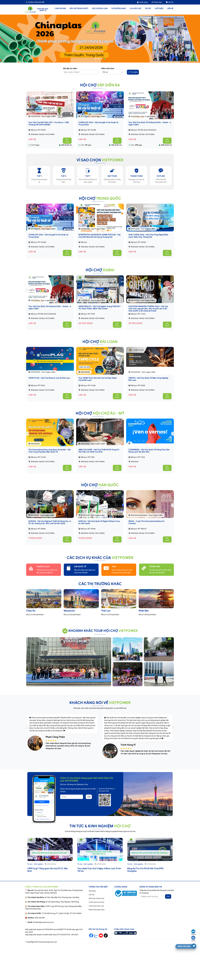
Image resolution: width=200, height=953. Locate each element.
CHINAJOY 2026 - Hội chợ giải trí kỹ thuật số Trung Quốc (48, 127)
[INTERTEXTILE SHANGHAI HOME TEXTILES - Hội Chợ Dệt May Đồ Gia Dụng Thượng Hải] (150, 111)
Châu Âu (30, 613)
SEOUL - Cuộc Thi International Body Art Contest (96, 525)
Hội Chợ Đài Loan (100, 8)
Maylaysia (69, 613)
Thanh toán (157, 2)
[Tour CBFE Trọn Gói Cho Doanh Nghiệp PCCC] (150, 856)
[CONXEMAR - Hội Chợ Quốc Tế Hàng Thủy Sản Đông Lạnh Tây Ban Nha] (100, 434)
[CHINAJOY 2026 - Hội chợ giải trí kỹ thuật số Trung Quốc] (50, 108)
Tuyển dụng (143, 2)
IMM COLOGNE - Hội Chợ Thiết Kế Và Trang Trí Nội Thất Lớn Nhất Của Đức (48, 454)
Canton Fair (60, 8)
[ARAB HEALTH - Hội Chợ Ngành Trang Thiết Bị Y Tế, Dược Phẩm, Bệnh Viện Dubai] (50, 294)
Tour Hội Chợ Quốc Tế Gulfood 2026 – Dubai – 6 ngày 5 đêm (99, 127)
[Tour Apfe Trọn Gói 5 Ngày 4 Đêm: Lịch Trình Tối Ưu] (50, 856)
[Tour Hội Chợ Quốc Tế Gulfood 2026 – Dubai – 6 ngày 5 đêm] (100, 111)
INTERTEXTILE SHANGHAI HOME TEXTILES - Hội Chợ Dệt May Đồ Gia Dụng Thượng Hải (149, 127)
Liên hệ (170, 2)
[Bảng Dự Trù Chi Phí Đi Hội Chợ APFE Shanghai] (100, 856)
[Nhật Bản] (156, 602)
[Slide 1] (98, 62)
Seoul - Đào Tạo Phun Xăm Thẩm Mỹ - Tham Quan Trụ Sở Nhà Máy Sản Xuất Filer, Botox (147, 525)
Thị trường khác (118, 8)
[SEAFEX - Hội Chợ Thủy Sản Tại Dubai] (150, 289)
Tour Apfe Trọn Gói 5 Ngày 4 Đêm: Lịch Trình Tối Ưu (49, 872)
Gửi (88, 800)
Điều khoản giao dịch (97, 913)
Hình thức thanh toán (96, 902)
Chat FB (193, 940)
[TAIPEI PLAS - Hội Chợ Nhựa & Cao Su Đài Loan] (50, 362)
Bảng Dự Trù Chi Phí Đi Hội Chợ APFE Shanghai (95, 872)
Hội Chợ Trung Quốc (79, 8)
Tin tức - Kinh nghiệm (35, 867)
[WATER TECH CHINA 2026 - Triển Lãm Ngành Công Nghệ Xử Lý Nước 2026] (150, 224)
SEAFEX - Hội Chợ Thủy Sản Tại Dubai (144, 309)
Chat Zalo (193, 934)
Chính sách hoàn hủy (96, 905)
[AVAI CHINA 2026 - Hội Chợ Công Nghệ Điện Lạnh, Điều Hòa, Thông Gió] (100, 224)
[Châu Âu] (43, 604)
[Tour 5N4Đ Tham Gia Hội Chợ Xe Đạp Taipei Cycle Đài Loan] (100, 364)
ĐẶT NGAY (67, 144)
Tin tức (148, 8)
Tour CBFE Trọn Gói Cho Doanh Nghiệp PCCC (150, 871)
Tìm (134, 75)
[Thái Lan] (118, 604)
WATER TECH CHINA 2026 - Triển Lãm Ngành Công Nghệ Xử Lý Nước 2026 (148, 239)
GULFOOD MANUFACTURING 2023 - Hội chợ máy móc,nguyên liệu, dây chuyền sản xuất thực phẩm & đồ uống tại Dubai (98, 311)
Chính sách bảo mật (96, 909)
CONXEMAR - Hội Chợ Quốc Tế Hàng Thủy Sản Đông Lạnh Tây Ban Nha (99, 454)
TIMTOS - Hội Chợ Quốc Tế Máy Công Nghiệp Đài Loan (148, 382)
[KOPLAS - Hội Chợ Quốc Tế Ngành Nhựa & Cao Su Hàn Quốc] (50, 509)
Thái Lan (105, 613)
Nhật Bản (144, 613)
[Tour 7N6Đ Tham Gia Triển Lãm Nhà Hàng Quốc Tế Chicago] (150, 436)
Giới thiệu (159, 8)
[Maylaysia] (81, 604)
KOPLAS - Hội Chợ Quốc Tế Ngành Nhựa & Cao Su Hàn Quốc (49, 525)
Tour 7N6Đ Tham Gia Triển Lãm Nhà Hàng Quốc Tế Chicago (149, 454)
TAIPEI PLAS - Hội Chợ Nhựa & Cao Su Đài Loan (49, 381)
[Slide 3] (104, 62)
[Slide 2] (101, 62)
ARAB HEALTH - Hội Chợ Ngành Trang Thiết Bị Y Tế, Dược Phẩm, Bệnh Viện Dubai (49, 310)
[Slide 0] (96, 62)
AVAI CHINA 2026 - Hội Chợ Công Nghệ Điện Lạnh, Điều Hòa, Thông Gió (98, 239)
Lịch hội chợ (135, 8)
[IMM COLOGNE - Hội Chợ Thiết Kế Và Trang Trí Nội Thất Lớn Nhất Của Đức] (50, 435)
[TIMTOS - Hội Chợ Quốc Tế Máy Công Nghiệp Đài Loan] (150, 360)
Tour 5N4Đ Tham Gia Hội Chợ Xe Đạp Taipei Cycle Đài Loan (97, 382)
